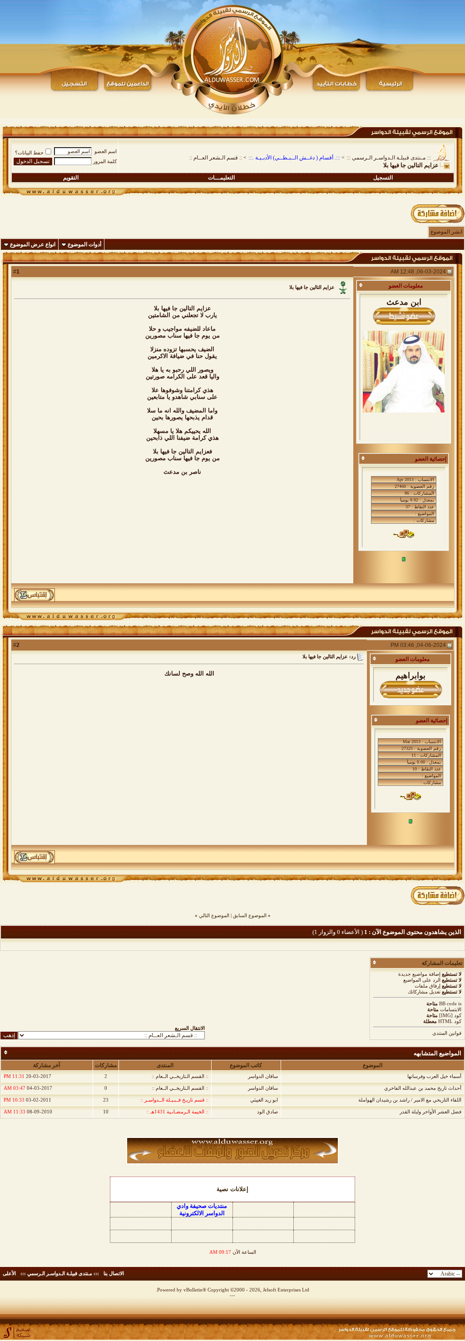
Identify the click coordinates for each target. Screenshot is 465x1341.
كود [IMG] (450, 1015)
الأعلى (9, 1273)
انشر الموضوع (446, 231)
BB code (448, 1003)
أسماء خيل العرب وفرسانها (434, 1076)
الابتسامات (450, 1009)
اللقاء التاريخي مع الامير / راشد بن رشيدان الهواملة (409, 1100)
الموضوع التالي (214, 915)
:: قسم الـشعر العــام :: (215, 157)
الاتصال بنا (114, 1273)
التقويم (71, 177)
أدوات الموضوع (84, 244)
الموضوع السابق (250, 915)
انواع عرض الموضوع (32, 244)
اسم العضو (105, 151)
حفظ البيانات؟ (29, 152)
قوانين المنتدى (446, 1033)
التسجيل (383, 177)
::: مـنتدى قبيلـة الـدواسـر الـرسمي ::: (388, 157)
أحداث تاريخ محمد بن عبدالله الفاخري (422, 1088)
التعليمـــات (221, 177)
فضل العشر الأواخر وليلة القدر (430, 1111)
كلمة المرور (105, 161)
